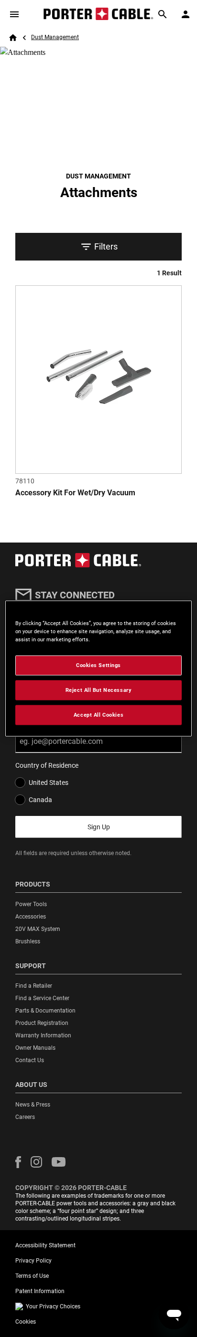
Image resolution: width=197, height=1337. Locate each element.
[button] (18, 1162)
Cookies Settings (98, 665)
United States (48, 782)
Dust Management (55, 37)
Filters (106, 246)
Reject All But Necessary (99, 690)
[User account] (185, 14)
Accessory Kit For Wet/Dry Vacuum (75, 492)
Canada (40, 800)
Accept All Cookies (98, 714)
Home (13, 37)
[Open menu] (14, 14)
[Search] (162, 14)
